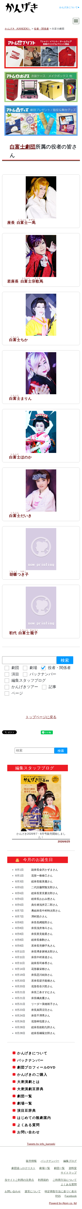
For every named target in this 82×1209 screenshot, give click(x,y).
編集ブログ (70, 1160)
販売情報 (31, 1160)
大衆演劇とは (28, 1082)
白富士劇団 (22, 147)
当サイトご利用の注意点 (19, 1179)
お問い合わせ (28, 1132)
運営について (33, 1191)
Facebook (71, 1195)
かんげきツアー (24, 687)
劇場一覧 (24, 1103)
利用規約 (43, 1179)
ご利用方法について (65, 1179)
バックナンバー (43, 674)
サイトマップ (69, 1172)
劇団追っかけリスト (23, 1168)
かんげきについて (68, 7)
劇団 (15, 668)
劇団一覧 (24, 1096)
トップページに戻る (41, 717)
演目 (15, 674)
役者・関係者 (59, 668)
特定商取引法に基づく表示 (61, 1191)
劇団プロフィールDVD (36, 1067)
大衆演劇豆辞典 (30, 1089)
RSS (58, 1195)
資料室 (73, 1168)
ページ (17, 693)
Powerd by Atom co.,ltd (63, 1203)
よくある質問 (28, 1125)
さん (44, 869)
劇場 (33, 668)
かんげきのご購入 (32, 1074)
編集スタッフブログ (28, 680)
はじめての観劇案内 (34, 1118)
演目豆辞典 (26, 1110)
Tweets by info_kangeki (41, 1143)
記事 (52, 687)
